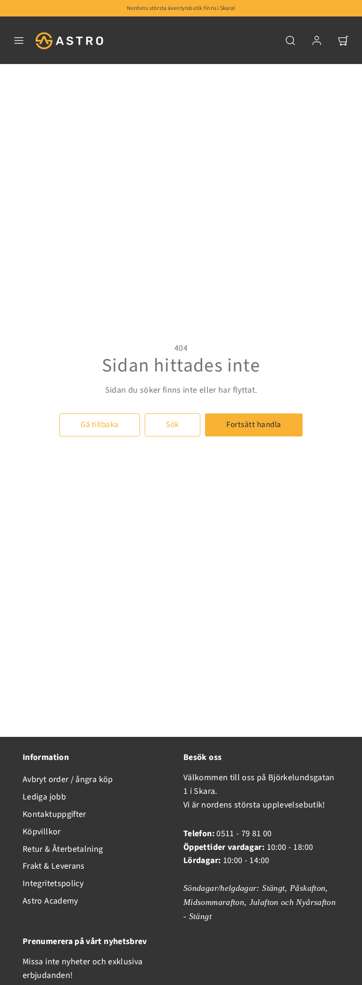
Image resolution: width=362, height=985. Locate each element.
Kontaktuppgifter (54, 814)
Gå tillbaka (100, 424)
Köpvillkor (42, 832)
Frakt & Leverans (54, 866)
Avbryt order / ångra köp (68, 779)
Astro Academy (50, 901)
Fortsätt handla (253, 424)
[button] (19, 40)
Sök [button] (172, 424)
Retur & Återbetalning (63, 849)
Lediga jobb (44, 797)
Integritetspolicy (53, 883)
